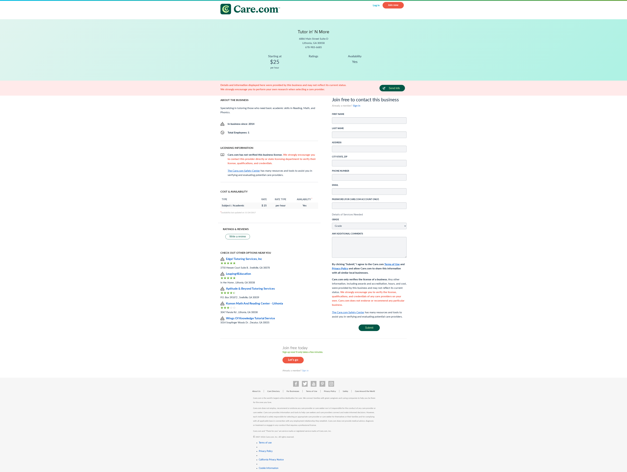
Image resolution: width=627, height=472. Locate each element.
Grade (335, 220)
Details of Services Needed (347, 214)
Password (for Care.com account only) (355, 199)
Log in (376, 5)
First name (338, 114)
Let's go (293, 359)
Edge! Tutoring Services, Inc (244, 259)
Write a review (237, 236)
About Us (256, 391)
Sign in (356, 106)
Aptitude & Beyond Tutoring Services (250, 288)
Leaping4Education (238, 273)
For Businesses (293, 391)
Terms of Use (392, 264)
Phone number (340, 171)
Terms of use (265, 443)
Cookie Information (268, 468)
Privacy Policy (340, 268)
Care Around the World (365, 391)
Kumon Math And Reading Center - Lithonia (254, 303)
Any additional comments (347, 234)
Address (336, 143)
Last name (338, 128)
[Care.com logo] (251, 9)
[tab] (369, 214)
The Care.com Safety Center (348, 312)
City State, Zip (339, 157)
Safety (345, 391)
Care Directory (273, 391)
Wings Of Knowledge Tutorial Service (250, 318)
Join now (393, 5)
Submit (369, 327)
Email (335, 185)
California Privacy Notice (271, 460)
